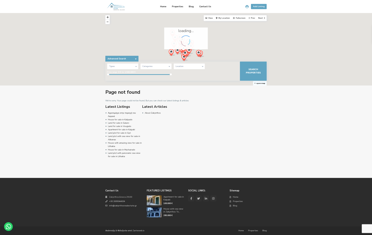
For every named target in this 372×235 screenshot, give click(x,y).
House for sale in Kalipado (120, 119)
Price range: (112, 72)
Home (163, 6)
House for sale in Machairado (121, 149)
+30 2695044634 (117, 201)
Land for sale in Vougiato (119, 126)
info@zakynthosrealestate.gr (123, 205)
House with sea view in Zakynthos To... (173, 210)
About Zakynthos (153, 113)
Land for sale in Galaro (118, 123)
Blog (191, 6)
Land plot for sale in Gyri (119, 133)
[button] (179, 52)
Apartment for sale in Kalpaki (121, 129)
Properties (177, 6)
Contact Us (205, 6)
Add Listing (259, 6)
